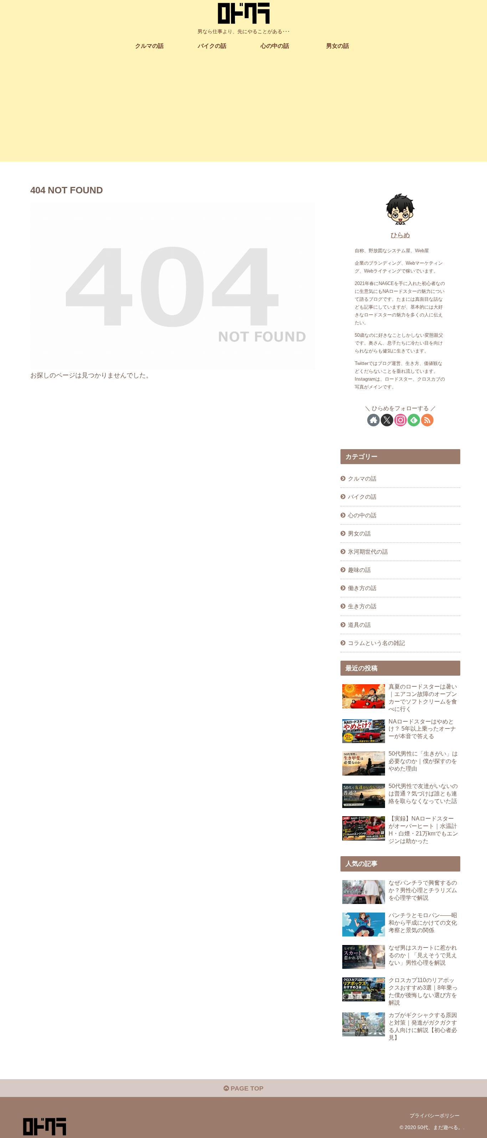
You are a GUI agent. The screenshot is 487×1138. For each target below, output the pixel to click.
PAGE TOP (246, 1088)
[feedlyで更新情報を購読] (413, 420)
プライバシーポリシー (435, 1115)
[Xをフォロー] (387, 420)
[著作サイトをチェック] (373, 420)
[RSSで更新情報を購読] (427, 420)
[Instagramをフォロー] (400, 420)
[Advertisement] (243, 112)
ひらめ (400, 235)
